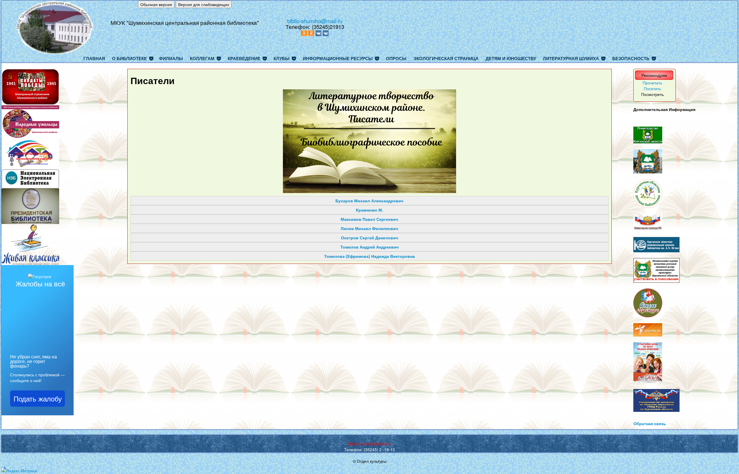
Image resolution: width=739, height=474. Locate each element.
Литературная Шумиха (571, 58)
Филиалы (171, 58)
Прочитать (652, 83)
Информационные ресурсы (338, 58)
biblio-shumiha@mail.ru (314, 21)
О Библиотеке (129, 58)
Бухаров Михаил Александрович (369, 200)
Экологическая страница (446, 58)
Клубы (282, 58)
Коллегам (202, 58)
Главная (94, 58)
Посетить (652, 88)
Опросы (396, 58)
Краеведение (244, 58)
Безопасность (631, 58)
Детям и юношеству (511, 58)
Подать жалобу (38, 398)
